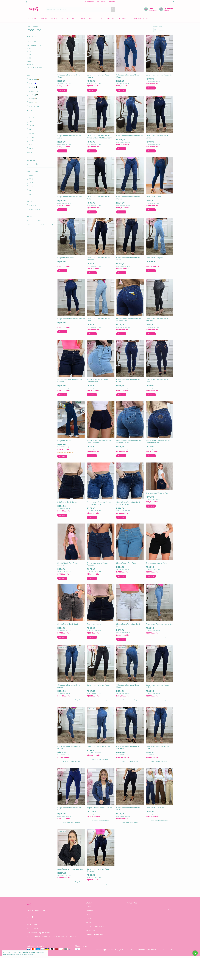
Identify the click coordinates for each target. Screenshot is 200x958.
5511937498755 (32, 925)
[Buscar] (113, 9)
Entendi (30, 954)
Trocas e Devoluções (139, 18)
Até (39, 220)
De (27, 220)
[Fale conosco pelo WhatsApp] (195, 953)
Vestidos (64, 18)
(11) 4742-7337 (32, 929)
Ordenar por (157, 27)
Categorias (31, 18)
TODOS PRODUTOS (34, 45)
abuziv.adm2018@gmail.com (38, 933)
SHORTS (54, 18)
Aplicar (52, 224)
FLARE (83, 18)
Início (28, 26)
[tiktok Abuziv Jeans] (32, 917)
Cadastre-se (152, 10)
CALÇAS (44, 18)
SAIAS (74, 18)
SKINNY (91, 18)
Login (151, 8)
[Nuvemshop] (105, 950)
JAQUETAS (122, 18)
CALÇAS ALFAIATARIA (106, 18)
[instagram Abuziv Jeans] (27, 917)
